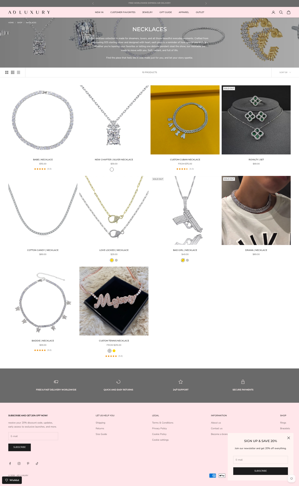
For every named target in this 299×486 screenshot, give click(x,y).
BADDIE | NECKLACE (43, 340)
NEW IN (99, 12)
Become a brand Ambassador (227, 434)
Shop (19, 22)
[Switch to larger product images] (6, 72)
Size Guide (101, 434)
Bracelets (285, 428)
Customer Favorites (122, 12)
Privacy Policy (159, 428)
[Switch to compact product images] (18, 72)
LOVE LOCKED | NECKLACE (114, 250)
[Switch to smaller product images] (12, 72)
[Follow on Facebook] (10, 463)
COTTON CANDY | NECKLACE (42, 250)
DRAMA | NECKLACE (256, 250)
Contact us (217, 428)
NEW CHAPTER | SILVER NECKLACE (114, 159)
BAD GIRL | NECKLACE (185, 250)
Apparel (184, 12)
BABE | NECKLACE (43, 159)
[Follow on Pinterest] (28, 463)
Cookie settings (160, 440)
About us (216, 422)
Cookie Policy (159, 434)
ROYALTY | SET (256, 159)
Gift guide (166, 12)
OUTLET (200, 12)
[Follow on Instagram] (19, 463)
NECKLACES (31, 22)
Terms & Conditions (162, 422)
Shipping (100, 422)
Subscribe (260, 470)
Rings (283, 422)
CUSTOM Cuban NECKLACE (185, 159)
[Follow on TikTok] (37, 463)
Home (11, 22)
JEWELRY (147, 12)
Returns (100, 428)
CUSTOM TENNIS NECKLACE (114, 340)
